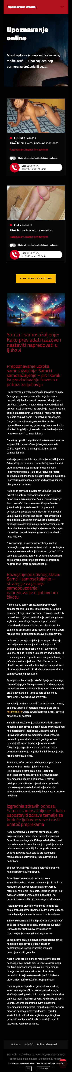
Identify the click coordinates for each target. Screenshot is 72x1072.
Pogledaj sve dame (36, 278)
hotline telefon (15, 711)
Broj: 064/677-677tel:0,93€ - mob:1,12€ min (34, 167)
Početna (16, 1044)
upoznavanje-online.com (23, 1058)
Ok (28, 1068)
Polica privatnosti (47, 1044)
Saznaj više (43, 1068)
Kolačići (28, 1044)
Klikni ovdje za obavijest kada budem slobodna (37, 158)
